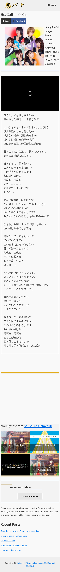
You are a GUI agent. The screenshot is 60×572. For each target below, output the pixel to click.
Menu (53, 4)
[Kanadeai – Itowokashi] (44, 433)
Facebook (20, 21)
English (30, 363)
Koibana (20, 563)
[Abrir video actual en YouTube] (30, 93)
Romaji (30, 358)
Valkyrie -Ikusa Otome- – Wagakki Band (44, 468)
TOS (32, 566)
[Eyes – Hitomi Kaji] (15, 433)
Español (48, 358)
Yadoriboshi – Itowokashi (15, 467)
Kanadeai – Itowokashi (45, 445)
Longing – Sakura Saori (11, 550)
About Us (43, 563)
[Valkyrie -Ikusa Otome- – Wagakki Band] (44, 455)
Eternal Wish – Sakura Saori (14, 545)
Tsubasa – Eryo (8, 540)
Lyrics (12, 358)
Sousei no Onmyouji (38, 426)
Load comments (30, 496)
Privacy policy (31, 563)
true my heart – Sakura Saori (14, 535)
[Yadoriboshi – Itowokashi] (15, 455)
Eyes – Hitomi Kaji (15, 445)
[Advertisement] (30, 395)
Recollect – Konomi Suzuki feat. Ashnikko (20, 531)
